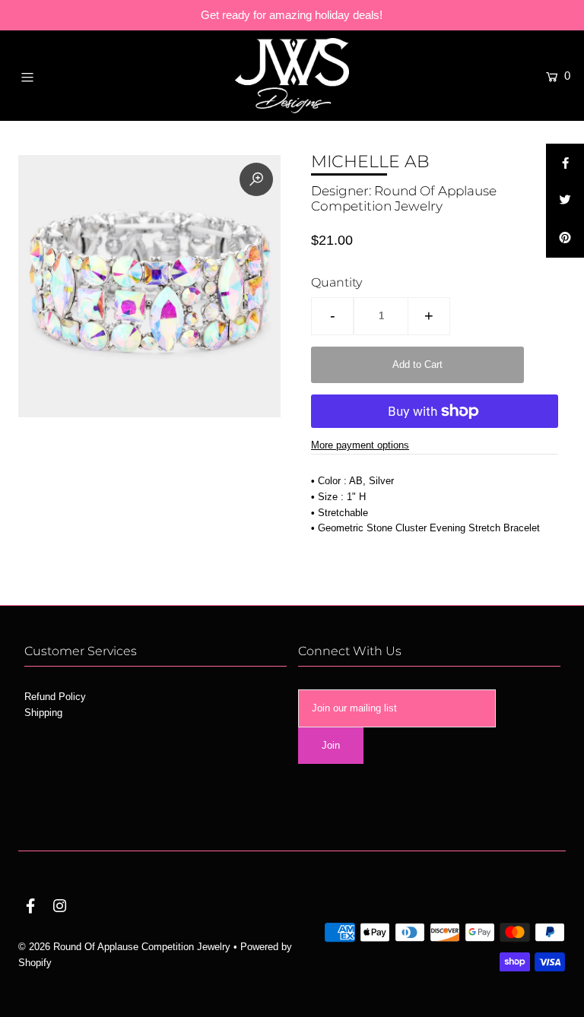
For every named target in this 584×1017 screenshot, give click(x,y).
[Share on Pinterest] (565, 239)
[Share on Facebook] (565, 163)
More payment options (360, 445)
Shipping (43, 712)
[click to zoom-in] (256, 179)
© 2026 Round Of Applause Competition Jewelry (124, 946)
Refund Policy (55, 696)
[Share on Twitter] (565, 201)
